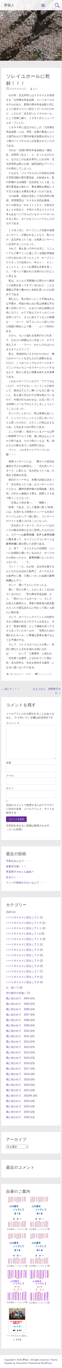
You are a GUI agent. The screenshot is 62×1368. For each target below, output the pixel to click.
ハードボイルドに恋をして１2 (23, 933)
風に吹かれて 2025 (18, 1111)
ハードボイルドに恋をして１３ (24, 939)
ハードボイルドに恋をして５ (22, 960)
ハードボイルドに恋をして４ (22, 955)
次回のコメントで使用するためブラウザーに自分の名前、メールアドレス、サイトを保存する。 (30, 809)
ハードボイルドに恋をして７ (22, 971)
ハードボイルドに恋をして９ (22, 982)
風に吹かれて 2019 (18, 1079)
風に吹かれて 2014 (18, 1052)
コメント (12, 723)
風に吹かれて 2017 (18, 1068)
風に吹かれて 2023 (18, 1101)
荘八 (35, 89)
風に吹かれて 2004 (18, 998)
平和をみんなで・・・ (18, 861)
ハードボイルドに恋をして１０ (24, 922)
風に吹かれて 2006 (18, 1009)
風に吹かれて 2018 (18, 1074)
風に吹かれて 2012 (18, 1041)
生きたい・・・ (15, 877)
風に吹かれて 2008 (18, 1020)
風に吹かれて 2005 (18, 1003)
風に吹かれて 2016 (18, 1063)
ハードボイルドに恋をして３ (22, 949)
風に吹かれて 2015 (18, 1057)
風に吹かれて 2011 (17, 1036)
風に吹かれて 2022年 (19, 1095)
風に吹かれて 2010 (20, 674)
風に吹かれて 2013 (18, 1047)
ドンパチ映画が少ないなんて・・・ (26, 882)
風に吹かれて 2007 (18, 1014)
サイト (10, 788)
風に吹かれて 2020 (18, 1084)
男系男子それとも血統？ (20, 871)
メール (10, 775)
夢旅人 (9, 5)
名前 (8, 762)
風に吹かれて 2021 (18, 1090)
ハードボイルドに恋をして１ (22, 917)
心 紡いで (12, 987)
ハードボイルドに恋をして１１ (24, 928)
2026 (9, 912)
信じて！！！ (10, 689)
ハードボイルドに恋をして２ (22, 944)
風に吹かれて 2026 (18, 1117)
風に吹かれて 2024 (18, 1106)
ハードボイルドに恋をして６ (22, 966)
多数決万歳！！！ (16, 866)
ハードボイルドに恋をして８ (22, 976)
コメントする (45, 674)
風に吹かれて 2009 (18, 1025)
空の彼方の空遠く (16, 993)
